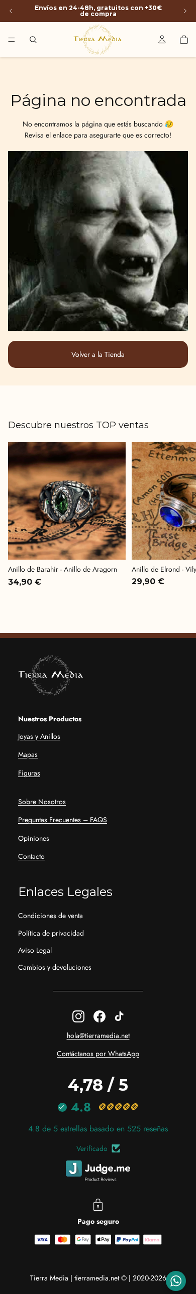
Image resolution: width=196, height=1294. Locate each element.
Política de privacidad (51, 933)
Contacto (31, 856)
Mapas (28, 754)
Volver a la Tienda (98, 354)
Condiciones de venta (50, 916)
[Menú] (11, 39)
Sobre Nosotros (42, 802)
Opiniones (33, 838)
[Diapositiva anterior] (11, 11)
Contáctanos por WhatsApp (98, 1054)
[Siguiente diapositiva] (185, 11)
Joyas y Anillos (39, 736)
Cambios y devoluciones (54, 967)
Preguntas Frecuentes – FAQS (62, 820)
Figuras (29, 773)
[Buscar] (33, 40)
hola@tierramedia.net (98, 1035)
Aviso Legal (35, 950)
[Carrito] (184, 40)
